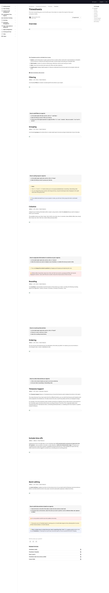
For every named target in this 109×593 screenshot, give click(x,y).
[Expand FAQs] (15, 34)
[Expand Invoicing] (15, 20)
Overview (95, 8)
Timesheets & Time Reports (41, 6)
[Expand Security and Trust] (15, 32)
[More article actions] (80, 18)
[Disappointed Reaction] (30, 541)
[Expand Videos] (15, 36)
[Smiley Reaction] (36, 541)
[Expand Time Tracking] (15, 9)
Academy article (70, 529)
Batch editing (96, 21)
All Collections (31, 6)
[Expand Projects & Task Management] (15, 11)
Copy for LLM (76, 17)
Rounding (96, 15)
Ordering (95, 16)
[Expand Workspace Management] (15, 22)
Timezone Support (97, 18)
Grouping (96, 11)
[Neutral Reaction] (33, 541)
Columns (95, 13)
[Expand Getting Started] (15, 6)
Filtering (95, 10)
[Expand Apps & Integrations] (15, 29)
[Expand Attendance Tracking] (15, 18)
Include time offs (97, 19)
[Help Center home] (1, 2)
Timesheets (50, 6)
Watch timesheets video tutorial (37, 72)
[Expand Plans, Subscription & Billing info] (15, 26)
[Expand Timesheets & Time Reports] (15, 14)
